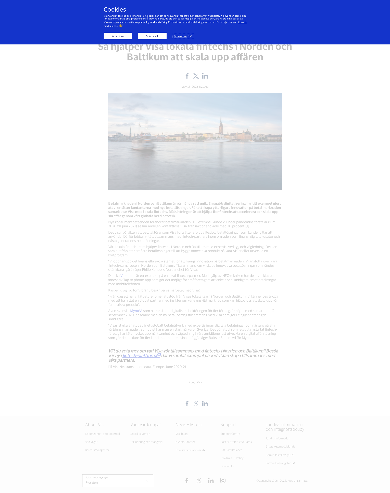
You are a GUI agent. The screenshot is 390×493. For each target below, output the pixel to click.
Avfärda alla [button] (152, 36)
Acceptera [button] (118, 36)
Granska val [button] (180, 36)
